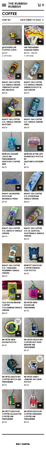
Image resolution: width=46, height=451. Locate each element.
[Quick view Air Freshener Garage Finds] (40, 41)
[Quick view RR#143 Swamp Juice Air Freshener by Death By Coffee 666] (18, 148)
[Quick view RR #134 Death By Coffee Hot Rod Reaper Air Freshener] (40, 333)
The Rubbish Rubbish (17, 5)
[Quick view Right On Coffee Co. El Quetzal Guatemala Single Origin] (40, 222)
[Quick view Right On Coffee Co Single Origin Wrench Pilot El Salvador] (40, 76)
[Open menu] (4, 5)
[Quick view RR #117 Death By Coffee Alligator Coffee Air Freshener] (18, 405)
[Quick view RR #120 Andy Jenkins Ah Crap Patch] (40, 371)
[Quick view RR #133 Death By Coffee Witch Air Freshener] (18, 371)
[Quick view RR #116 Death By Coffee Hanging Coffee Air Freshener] (40, 405)
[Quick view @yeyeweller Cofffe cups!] (18, 41)
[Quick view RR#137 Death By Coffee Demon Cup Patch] (40, 259)
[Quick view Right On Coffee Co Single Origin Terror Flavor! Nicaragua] (18, 76)
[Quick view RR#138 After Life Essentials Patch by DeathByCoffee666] (40, 148)
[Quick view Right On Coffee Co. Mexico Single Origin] (18, 222)
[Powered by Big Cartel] (23, 444)
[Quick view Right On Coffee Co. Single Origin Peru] (40, 113)
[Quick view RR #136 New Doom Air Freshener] (40, 296)
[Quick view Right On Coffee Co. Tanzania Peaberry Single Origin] (18, 259)
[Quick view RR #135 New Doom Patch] (18, 333)
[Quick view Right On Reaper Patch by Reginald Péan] (18, 187)
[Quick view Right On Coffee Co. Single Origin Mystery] (18, 113)
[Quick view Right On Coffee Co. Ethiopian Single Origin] (40, 187)
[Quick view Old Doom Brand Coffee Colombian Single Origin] (18, 296)
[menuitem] (23, 20)
